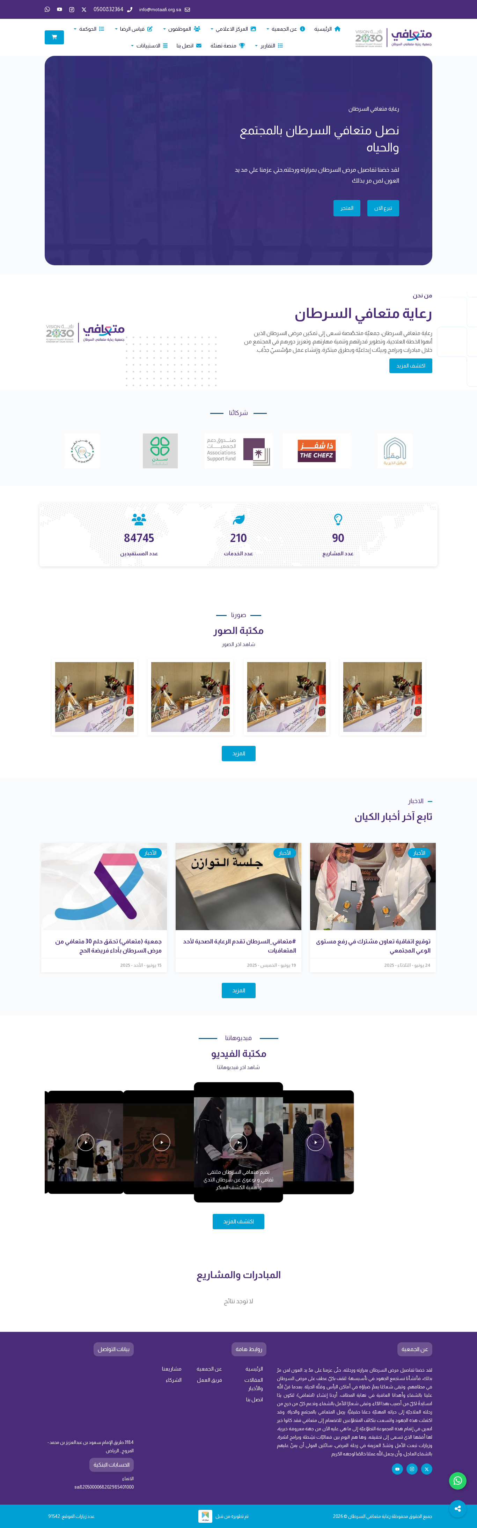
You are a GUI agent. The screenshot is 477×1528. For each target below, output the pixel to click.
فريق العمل (209, 1380)
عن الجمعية (209, 1369)
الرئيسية (323, 29)
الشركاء (174, 1380)
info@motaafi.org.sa (160, 9)
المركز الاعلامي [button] (232, 29)
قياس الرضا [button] (132, 29)
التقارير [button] (267, 46)
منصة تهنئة (224, 46)
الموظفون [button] (179, 29)
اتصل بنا (186, 46)
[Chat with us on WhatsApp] (458, 1481)
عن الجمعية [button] (284, 29)
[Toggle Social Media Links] (458, 1509)
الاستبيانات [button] (148, 46)
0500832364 (109, 9)
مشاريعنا (172, 1369)
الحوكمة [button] (87, 29)
